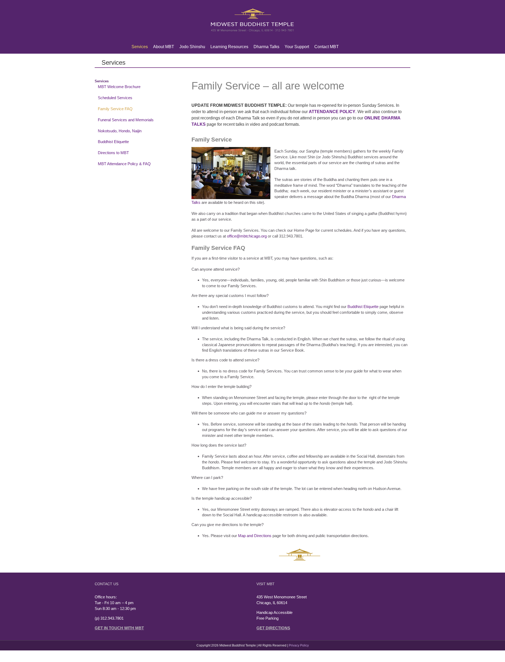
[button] (370, 46)
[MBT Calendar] (345, 46)
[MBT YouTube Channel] (362, 46)
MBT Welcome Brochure (119, 86)
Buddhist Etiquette (362, 306)
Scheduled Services (115, 97)
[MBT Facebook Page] (354, 46)
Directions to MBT (113, 152)
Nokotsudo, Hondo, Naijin (120, 131)
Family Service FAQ (115, 109)
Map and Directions (254, 535)
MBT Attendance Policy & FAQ (124, 163)
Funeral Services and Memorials (126, 120)
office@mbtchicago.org (247, 236)
